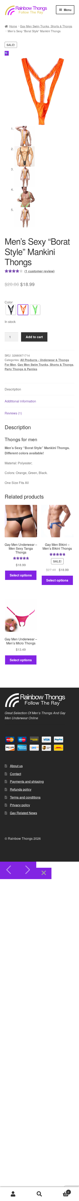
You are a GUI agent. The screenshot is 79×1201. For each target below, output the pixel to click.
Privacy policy (20, 805)
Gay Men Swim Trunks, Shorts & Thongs (46, 26)
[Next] (27, 870)
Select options (21, 575)
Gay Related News (23, 813)
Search (39, 1194)
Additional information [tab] (20, 401)
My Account (13, 1194)
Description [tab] (13, 389)
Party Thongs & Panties (21, 369)
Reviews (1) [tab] (13, 413)
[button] (7, 53)
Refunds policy (20, 789)
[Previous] (9, 870)
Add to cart (34, 336)
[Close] (43, 873)
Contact (15, 773)
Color (9, 302)
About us (16, 765)
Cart (61, 1190)
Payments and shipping (27, 781)
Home (13, 26)
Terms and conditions (25, 797)
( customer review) (39, 271)
